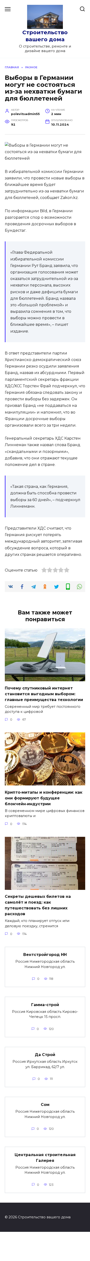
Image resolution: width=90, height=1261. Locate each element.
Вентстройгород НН (45, 954)
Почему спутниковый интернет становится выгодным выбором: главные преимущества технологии (44, 694)
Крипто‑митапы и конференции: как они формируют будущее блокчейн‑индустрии (43, 798)
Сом (45, 1104)
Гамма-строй (45, 1004)
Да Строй (45, 1054)
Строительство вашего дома (45, 36)
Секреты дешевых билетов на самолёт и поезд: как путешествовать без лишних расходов (38, 905)
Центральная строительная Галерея (45, 1157)
